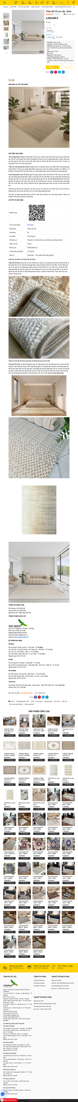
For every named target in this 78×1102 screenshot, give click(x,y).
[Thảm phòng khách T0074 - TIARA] (24, 868)
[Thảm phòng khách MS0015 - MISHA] (9, 917)
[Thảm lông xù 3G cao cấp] (68, 721)
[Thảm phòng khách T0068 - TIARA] (39, 893)
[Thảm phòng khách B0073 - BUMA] (24, 819)
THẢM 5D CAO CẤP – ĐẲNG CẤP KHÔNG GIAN (53, 730)
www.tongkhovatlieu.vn (21, 637)
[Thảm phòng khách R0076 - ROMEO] (68, 843)
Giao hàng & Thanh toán (40, 986)
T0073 (32, 701)
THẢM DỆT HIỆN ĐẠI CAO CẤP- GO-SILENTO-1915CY (24, 780)
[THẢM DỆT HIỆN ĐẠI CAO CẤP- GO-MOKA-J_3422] (9, 745)
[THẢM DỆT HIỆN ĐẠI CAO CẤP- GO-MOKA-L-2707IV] (24, 745)
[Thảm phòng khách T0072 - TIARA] (53, 868)
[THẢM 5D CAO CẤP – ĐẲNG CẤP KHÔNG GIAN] (53, 721)
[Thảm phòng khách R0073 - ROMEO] (24, 843)
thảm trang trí (39, 701)
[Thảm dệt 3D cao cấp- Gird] (53, 770)
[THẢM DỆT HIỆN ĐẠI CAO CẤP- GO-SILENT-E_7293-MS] (68, 745)
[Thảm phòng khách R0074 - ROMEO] (39, 843)
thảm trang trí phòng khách (16, 704)
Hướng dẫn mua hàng (39, 983)
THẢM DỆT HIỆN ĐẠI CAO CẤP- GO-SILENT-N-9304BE (38, 755)
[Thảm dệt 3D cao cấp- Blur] (24, 794)
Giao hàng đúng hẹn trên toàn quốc (60, 986)
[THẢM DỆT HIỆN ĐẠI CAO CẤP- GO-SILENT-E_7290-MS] (9, 770)
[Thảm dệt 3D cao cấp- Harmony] (68, 770)
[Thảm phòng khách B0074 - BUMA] (9, 819)
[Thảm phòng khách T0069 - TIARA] (24, 893)
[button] (6, 16)
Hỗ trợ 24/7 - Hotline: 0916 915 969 (60, 988)
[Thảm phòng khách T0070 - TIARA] (9, 893)
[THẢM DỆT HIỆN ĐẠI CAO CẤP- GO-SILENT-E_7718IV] (53, 745)
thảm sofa (64, 701)
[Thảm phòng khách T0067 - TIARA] (53, 893)
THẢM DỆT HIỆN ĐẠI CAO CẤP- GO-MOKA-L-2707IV (24, 755)
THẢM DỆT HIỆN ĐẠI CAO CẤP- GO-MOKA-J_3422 (9, 755)
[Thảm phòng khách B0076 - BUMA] (53, 794)
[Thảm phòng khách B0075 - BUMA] (68, 794)
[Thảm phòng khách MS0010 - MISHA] (9, 942)
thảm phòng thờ (48, 701)
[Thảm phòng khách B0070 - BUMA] (68, 819)
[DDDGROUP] (7, 3)
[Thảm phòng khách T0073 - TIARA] (39, 868)
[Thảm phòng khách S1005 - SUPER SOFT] (9, 843)
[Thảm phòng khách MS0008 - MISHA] (39, 942)
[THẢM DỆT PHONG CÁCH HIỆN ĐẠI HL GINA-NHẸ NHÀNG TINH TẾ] (9, 721)
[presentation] (13, 32)
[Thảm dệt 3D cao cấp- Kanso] (39, 794)
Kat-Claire (30, 225)
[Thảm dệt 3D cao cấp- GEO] (9, 794)
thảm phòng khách (29, 704)
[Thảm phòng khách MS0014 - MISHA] (24, 917)
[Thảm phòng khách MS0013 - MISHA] (39, 917)
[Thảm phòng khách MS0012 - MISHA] (53, 917)
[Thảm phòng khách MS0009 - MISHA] (24, 942)
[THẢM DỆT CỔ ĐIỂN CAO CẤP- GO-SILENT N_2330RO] (39, 770)
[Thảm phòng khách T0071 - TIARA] (68, 868)
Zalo (2, 1094)
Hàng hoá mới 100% (56, 980)
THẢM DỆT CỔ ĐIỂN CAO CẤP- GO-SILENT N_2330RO (39, 780)
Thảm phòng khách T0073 (22, 701)
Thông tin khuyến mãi (39, 980)
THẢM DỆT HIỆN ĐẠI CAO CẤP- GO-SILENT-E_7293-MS (67, 755)
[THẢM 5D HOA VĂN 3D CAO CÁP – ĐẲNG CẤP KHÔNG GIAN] (39, 721)
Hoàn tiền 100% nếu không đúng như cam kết (62, 983)
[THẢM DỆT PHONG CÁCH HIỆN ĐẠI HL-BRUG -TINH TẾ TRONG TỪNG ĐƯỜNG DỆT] (24, 721)
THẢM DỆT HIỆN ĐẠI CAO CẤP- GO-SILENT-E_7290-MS (9, 780)
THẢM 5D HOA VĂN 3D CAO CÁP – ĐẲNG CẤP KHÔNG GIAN (38, 730)
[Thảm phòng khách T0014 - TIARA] (68, 893)
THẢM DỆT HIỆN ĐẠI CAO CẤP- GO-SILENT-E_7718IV (53, 755)
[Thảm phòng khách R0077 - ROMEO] (9, 868)
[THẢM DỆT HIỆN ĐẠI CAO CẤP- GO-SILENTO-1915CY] (24, 770)
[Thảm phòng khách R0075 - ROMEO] (53, 843)
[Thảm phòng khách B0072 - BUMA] (39, 819)
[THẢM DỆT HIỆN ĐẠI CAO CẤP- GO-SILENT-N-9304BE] (39, 745)
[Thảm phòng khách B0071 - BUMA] (53, 819)
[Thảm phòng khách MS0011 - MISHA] (68, 917)
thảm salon (57, 701)
